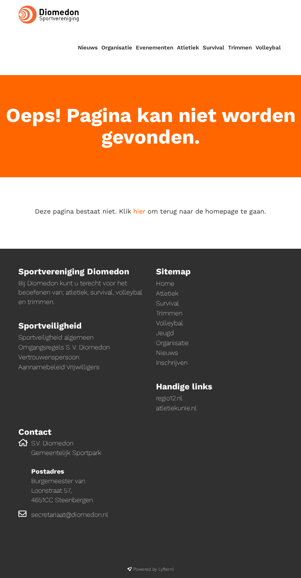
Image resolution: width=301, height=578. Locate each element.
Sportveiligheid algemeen (56, 337)
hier (139, 211)
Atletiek (188, 47)
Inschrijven (172, 362)
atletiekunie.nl (176, 408)
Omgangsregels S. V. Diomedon (64, 347)
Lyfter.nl (166, 569)
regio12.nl (169, 398)
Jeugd (165, 333)
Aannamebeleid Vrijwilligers (58, 367)
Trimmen (240, 47)
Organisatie (116, 47)
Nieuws (88, 47)
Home (165, 283)
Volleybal (268, 47)
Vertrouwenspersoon (48, 357)
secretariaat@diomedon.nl (69, 514)
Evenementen (154, 47)
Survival (213, 47)
